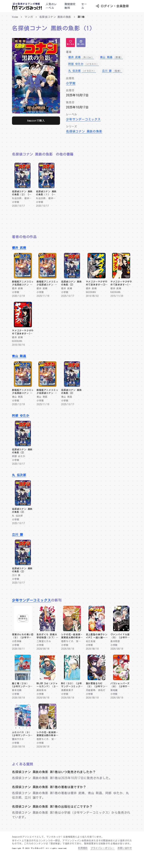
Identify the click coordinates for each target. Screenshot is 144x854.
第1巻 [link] (81, 17)
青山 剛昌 (19, 356)
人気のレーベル (51, 6)
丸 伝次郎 (19, 474)
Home (15, 17)
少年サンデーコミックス (83, 119)
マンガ (29, 17)
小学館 (70, 83)
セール (84, 6)
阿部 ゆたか (20, 415)
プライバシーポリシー (103, 848)
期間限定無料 (70, 6)
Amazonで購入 (36, 120)
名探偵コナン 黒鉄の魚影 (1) (52, 28)
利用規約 (83, 848)
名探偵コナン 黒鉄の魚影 (55, 17)
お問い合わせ (125, 848)
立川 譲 (17, 534)
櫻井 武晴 (19, 247)
